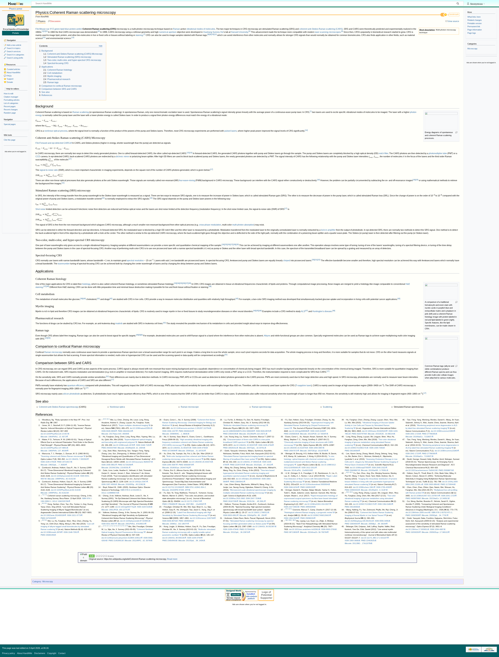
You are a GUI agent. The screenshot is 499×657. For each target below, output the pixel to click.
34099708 (415, 498)
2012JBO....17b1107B (361, 543)
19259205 (415, 532)
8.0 (43, 503)
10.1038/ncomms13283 (443, 431)
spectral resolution (135, 260)
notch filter (383, 153)
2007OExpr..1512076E (317, 451)
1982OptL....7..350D (56, 465)
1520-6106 (146, 507)
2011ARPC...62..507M (141, 540)
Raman (176, 29)
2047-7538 (254, 498)
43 (236, 299)
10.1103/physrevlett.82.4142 (65, 476)
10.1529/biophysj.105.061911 (360, 521)
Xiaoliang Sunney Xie (213, 32)
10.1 (108, 419)
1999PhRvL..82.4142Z (64, 479)
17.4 (119, 526)
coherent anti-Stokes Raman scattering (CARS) (321, 29)
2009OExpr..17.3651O (438, 532)
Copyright (51, 653)
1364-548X (386, 504)
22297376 (239, 465)
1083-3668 (353, 540)
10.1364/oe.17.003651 (418, 529)
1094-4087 (171, 465)
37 (186, 283)
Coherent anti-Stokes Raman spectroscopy (58, 407)
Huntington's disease (322, 311)
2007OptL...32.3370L (255, 448)
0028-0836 (110, 431)
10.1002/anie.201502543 (375, 431)
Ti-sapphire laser (303, 385)
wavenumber (64, 264)
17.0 (104, 526)
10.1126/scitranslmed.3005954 (315, 484)
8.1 (46, 503)
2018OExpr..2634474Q (179, 468)
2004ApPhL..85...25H (256, 515)
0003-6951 (232, 515)
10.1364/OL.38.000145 (174, 538)
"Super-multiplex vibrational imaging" (133, 425)
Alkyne (267, 336)
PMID (59, 462)
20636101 (188, 431)
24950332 (354, 490)
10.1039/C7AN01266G (319, 515)
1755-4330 (385, 487)
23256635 (293, 434)
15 (188, 153)
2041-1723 (414, 434)
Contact (61, 653)
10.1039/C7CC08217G (357, 448)
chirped (286, 260)
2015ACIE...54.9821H (384, 434)
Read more (172, 559)
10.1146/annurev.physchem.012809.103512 (122, 538)
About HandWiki (24, 653)
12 (44, 37)
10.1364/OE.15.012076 (296, 448)
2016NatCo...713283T (422, 437)
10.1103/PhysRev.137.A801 (55, 448)
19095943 (188, 521)
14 (306, 130)
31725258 (127, 465)
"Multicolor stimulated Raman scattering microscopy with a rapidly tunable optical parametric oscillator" (188, 532)
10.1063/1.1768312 (259, 512)
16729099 (171, 451)
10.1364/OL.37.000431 (250, 462)
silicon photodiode (71, 394)
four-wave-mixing (187, 180)
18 (318, 180)
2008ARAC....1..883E (179, 434)
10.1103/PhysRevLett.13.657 (55, 434)
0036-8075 (171, 521)
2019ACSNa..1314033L (119, 468)
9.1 (46, 520)
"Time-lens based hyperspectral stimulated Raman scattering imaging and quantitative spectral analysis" (248, 473)
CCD (37, 156)
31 (316, 260)
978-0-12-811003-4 (133, 490)
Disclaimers (39, 653)
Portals (15, 33)
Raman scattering (81, 112)
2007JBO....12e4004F (195, 504)
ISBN (84, 498)
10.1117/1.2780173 (192, 501)
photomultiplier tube (438, 153)
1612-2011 (310, 468)
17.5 (122, 526)
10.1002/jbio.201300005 (249, 479)
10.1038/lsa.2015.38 (234, 498)
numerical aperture (167, 32)
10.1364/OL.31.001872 (180, 448)
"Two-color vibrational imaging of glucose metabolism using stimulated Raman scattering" (370, 442)
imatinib (119, 323)
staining (139, 35)
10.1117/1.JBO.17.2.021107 (375, 538)
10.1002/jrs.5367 (139, 482)
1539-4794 (49, 462)
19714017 (66, 462)
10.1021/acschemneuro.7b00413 (422, 470)
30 (313, 260)
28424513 (127, 431)
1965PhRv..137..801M (57, 451)
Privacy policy (8, 653)
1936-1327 (171, 431)
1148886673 (112, 493)
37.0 (286, 509)
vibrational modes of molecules (200, 29)
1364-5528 (293, 518)
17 (70, 159)
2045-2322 (380, 468)
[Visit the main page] (15, 19)
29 (237, 244)
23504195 (232, 434)
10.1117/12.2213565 (173, 487)
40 (84, 299)
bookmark (454, 14)
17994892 (171, 504)
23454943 (171, 540)
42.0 (347, 472)
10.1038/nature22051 (142, 428)
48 (333, 311)
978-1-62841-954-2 (198, 487)
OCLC (54, 501)
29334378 (111, 448)
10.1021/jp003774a (126, 507)
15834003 (354, 524)
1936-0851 (110, 465)
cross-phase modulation (210, 225)
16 (190, 153)
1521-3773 (76, 515)
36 (183, 283)
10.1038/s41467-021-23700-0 (426, 496)
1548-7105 (145, 445)
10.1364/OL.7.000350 (78, 459)
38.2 (294, 520)
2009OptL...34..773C (438, 515)
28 (234, 244)
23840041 (239, 482)
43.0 (347, 492)
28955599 (310, 507)
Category (36, 581)
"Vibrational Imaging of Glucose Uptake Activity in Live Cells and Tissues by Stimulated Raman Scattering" (369, 425)
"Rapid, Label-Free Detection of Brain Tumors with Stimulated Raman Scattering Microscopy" (311, 479)
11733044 (450, 484)
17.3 (115, 526)
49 (137, 335)
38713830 (293, 532)
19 (414, 180)
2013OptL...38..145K (194, 540)
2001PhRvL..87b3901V (135, 524)
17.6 (126, 526)
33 (175, 283)
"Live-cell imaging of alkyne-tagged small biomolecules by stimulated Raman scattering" (67, 526)
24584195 (50, 535)
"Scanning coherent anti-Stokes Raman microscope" (62, 456)
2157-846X (293, 507)
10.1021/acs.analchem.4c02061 (305, 529)
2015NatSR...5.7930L (377, 470)
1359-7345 (378, 448)
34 (178, 283)
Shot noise (40, 209)
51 (226, 355)
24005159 (309, 487)
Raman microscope (190, 407)
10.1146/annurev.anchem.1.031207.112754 (191, 428)
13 (72, 37)
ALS (303, 311)
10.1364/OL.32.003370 (246, 445)
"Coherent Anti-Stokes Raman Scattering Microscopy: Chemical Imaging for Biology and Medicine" (189, 422)
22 (103, 198)
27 (231, 244)
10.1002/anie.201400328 (54, 515)
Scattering (327, 407)
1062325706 (63, 501)
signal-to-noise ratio (49, 170)
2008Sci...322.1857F (178, 524)
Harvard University (239, 32)
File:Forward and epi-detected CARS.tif (53, 143)
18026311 (232, 448)
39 (81, 299)
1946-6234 (293, 487)
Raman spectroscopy (261, 407)
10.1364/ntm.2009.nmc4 (419, 512)
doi (42, 434)
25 (225, 244)
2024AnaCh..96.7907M (317, 532)
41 (98, 299)
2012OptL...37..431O (262, 465)
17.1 (108, 526)
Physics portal (15, 9)
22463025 (370, 540)
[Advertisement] (15, 193)
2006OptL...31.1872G (195, 451)
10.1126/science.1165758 (203, 518)
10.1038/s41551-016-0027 (318, 504)
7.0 (43, 495)
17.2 (111, 526)
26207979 (361, 434)
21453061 (118, 540)
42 (111, 299)
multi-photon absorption (243, 225)
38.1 (290, 520)
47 (306, 311)
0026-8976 (265, 431)
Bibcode (44, 437)
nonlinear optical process (55, 131)
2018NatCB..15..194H (134, 448)
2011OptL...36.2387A (239, 532)
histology (86, 284)
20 (416, 180)
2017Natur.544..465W (118, 434)
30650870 (188, 465)
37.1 (290, 509)
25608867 (354, 470)
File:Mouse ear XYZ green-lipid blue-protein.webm (58, 29)
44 (254, 311)
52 (107, 376)
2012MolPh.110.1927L (256, 434)
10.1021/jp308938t (300, 431)
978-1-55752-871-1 (444, 512)
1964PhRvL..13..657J (57, 437)
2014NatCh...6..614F (377, 490)
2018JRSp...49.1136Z (134, 484)
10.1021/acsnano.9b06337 (140, 462)
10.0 (104, 419)
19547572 (293, 451)
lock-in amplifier (328, 230)
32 (318, 260)
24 (223, 244)
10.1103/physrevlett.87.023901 (136, 521)
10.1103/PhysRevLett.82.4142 (66, 490)
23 (151, 198)
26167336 (232, 501)
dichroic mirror (122, 156)
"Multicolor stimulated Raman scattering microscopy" (244, 425)
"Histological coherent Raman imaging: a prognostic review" (308, 512)
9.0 (43, 520)
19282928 (415, 515)
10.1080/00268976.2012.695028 (239, 431)
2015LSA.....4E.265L (255, 501)
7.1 (46, 495)
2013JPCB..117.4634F (317, 434)
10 (212, 34)
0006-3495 (383, 521)
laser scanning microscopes (328, 32)
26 (228, 244)
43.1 (351, 492)
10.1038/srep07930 (361, 468)
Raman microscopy (53, 352)
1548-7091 (72, 532)
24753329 (50, 518)
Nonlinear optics (117, 407)
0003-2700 (330, 529)
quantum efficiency (76, 385)
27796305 (431, 434)
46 (260, 311)
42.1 (351, 472)
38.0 (286, 520)
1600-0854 (433, 484)
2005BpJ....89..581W (377, 524)
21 (63, 183)
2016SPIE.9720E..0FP (179, 490)
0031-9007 (110, 524)
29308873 (448, 470)
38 (189, 283)
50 (49, 338)
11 (215, 34)
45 (257, 311)
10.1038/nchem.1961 (365, 487)
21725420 (249, 529)
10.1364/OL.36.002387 (265, 526)
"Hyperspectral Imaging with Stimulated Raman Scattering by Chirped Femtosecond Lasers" (309, 425)
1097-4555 (110, 484)
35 (181, 283)
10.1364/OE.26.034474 (201, 462)
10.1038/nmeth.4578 (124, 445)
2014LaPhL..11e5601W (301, 470)
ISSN (43, 462)
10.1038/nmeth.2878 (52, 532)
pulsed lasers (230, 131)
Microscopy (47, 581)
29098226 (309, 518)
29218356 (354, 451)
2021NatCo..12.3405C (438, 498)
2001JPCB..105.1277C (118, 510)
